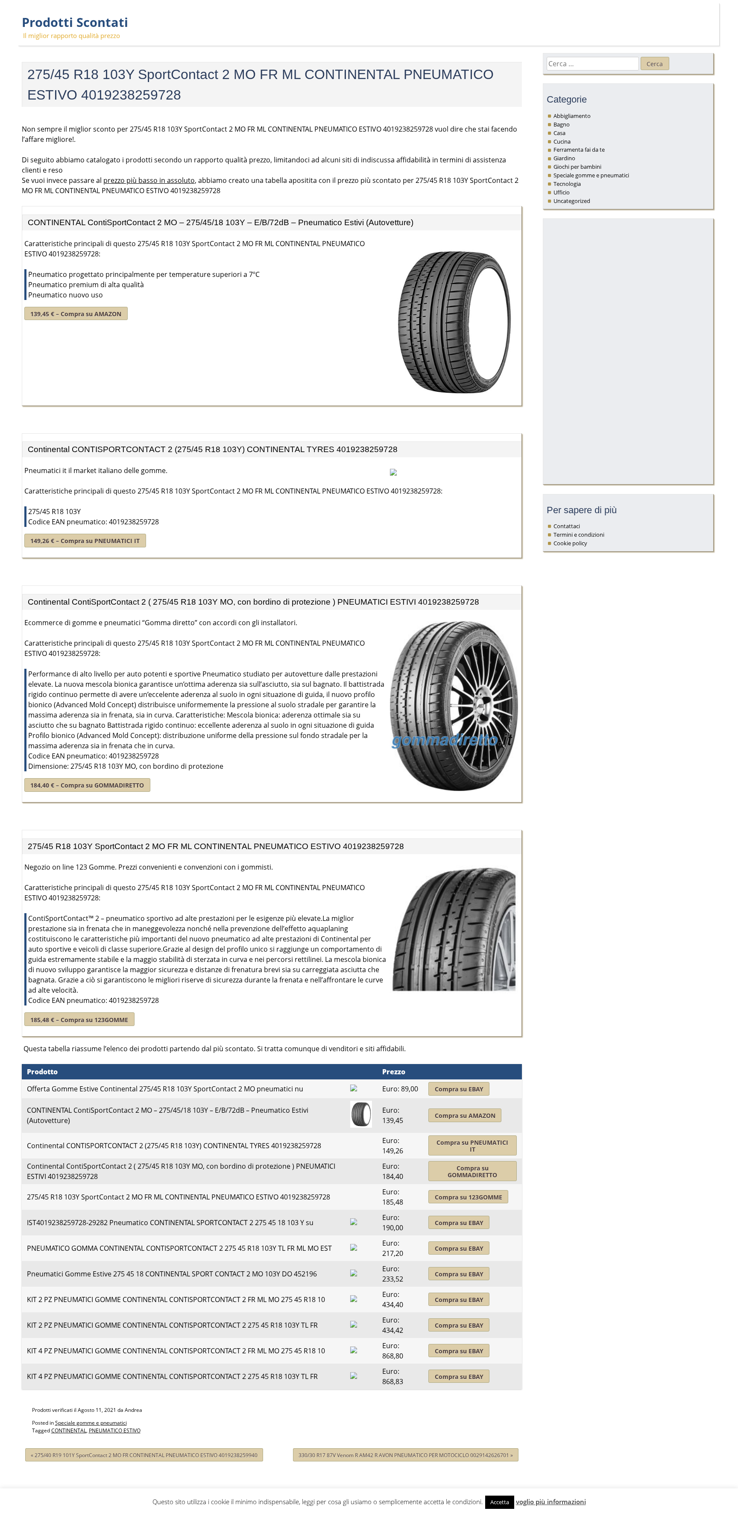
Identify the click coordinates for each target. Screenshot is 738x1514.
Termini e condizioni (579, 534)
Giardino (564, 158)
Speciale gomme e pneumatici (91, 1422)
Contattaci (567, 526)
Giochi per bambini (577, 167)
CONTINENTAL (68, 1430)
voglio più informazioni (551, 1501)
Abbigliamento (572, 116)
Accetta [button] (499, 1502)
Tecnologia (567, 184)
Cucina (562, 141)
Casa (559, 133)
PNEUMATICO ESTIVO (115, 1430)
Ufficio (562, 192)
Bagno (562, 124)
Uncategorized (572, 201)
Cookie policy (570, 543)
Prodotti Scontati (75, 22)
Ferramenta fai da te (579, 149)
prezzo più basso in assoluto (149, 180)
